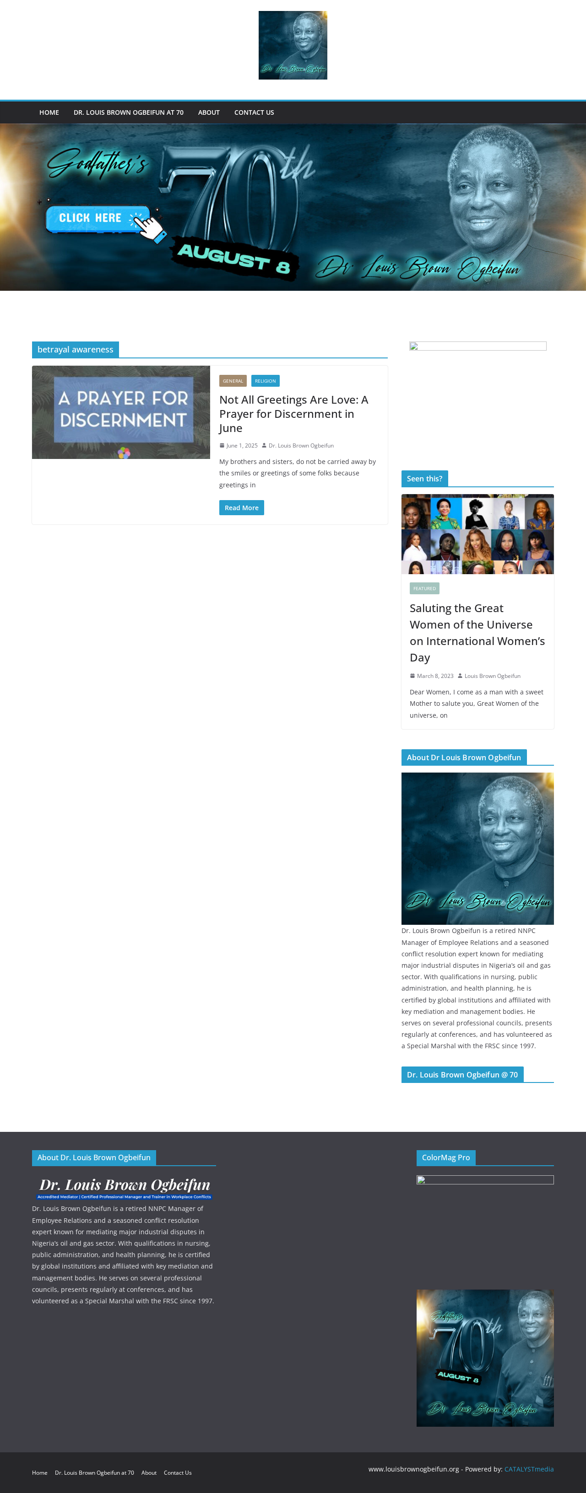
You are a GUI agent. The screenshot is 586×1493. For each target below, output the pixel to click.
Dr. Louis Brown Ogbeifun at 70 (129, 112)
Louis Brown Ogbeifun (493, 676)
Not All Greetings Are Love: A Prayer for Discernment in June (294, 413)
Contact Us (254, 112)
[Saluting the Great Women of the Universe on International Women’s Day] (478, 534)
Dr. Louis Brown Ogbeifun (301, 445)
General (233, 381)
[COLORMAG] (124, 1181)
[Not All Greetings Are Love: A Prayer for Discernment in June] (121, 412)
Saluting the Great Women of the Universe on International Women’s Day (477, 632)
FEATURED (424, 588)
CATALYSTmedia (529, 1469)
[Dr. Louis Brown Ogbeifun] (478, 778)
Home (49, 112)
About (209, 112)
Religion (265, 381)
